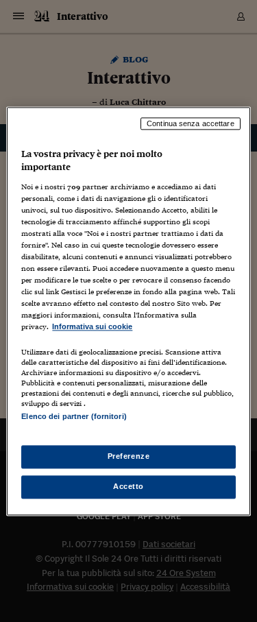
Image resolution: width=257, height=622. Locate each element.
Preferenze (129, 456)
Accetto (128, 486)
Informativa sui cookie (92, 327)
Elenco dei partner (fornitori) (73, 416)
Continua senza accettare (190, 123)
